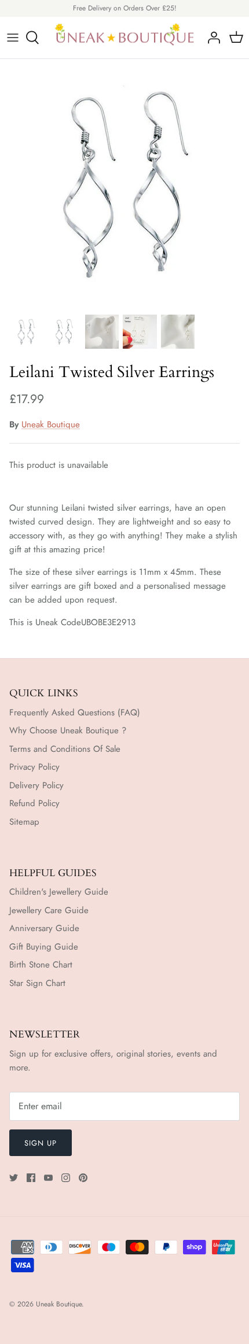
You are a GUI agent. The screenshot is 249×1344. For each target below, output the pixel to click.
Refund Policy (34, 803)
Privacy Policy (34, 766)
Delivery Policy (36, 785)
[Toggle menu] (12, 37)
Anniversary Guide (44, 928)
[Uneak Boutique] (124, 38)
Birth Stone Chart (40, 964)
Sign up (40, 1143)
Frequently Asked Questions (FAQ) (74, 712)
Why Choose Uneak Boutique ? (67, 730)
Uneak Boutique (50, 424)
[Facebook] (31, 1177)
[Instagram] (65, 1177)
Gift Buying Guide (43, 946)
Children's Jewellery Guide (58, 891)
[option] (124, 183)
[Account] (211, 37)
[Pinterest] (83, 1177)
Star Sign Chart (37, 983)
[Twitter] (13, 1177)
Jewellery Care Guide (49, 910)
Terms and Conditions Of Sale (64, 749)
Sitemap (24, 821)
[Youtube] (48, 1177)
